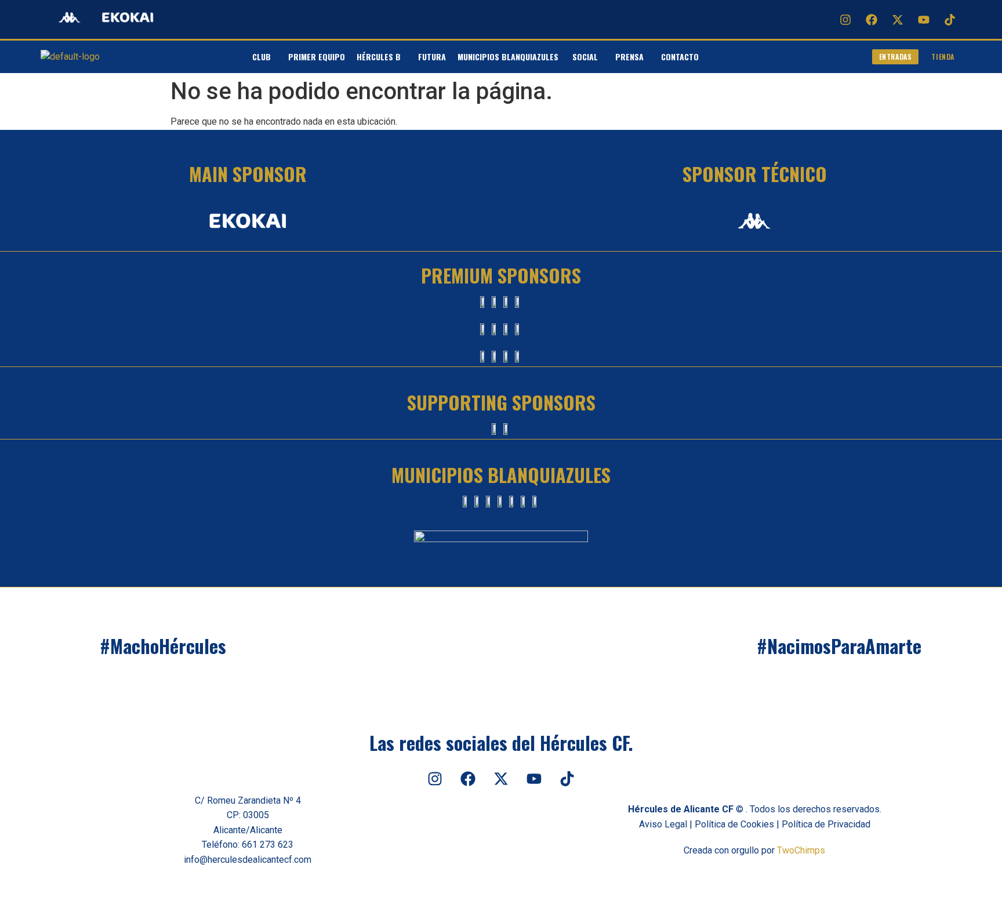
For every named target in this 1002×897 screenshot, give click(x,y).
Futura (432, 56)
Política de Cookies (734, 824)
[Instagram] (845, 19)
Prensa (629, 56)
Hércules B (379, 56)
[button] (264, 57)
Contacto (680, 56)
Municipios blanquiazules (509, 56)
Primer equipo (316, 56)
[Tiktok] (949, 19)
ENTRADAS (895, 56)
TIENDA (942, 56)
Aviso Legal (663, 824)
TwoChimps (801, 850)
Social (585, 56)
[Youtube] (923, 19)
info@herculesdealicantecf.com (247, 859)
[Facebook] (871, 19)
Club (261, 56)
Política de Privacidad (826, 824)
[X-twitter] (897, 19)
